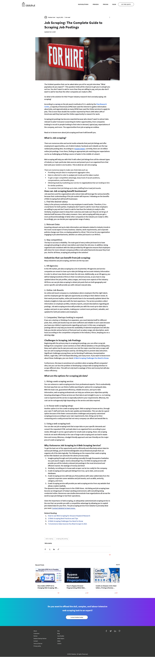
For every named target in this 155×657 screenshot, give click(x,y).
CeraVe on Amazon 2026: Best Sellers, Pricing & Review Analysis (106, 587)
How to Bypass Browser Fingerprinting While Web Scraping (76, 587)
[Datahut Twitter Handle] (110, 631)
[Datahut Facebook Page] (106, 631)
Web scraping (48, 543)
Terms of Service (38, 643)
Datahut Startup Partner (40, 638)
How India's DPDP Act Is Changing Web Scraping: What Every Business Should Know (47, 587)
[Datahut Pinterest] (119, 631)
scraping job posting (62, 538)
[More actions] (110, 17)
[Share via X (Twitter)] (49, 549)
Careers (59, 643)
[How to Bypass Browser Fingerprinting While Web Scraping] (77, 575)
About (35, 631)
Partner (35, 636)
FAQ (58, 631)
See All (118, 564)
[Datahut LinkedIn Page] (115, 631)
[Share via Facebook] (45, 549)
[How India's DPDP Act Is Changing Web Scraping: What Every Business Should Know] (48, 575)
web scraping (49, 538)
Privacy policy (37, 646)
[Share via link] (58, 549)
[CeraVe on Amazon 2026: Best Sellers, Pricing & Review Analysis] (107, 575)
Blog (58, 633)
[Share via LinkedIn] (54, 549)
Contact (36, 641)
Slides (58, 641)
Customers (36, 633)
